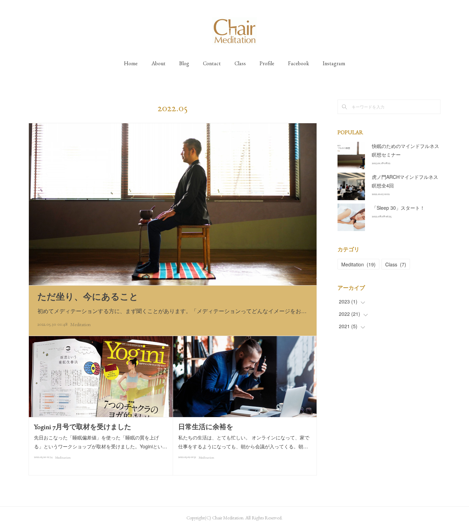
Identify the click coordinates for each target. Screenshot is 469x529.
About (158, 63)
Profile (267, 63)
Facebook (298, 63)
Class (240, 63)
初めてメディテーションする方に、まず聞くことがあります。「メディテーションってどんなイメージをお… (172, 311)
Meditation (80, 324)
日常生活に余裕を (205, 426)
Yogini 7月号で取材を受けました (82, 426)
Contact (212, 63)
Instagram (334, 63)
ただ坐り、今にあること (87, 296)
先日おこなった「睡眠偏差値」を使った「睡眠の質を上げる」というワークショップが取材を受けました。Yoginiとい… (100, 441)
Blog (184, 63)
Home (131, 63)
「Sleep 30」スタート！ (398, 207)
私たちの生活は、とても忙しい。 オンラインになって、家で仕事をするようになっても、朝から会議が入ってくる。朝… (243, 441)
